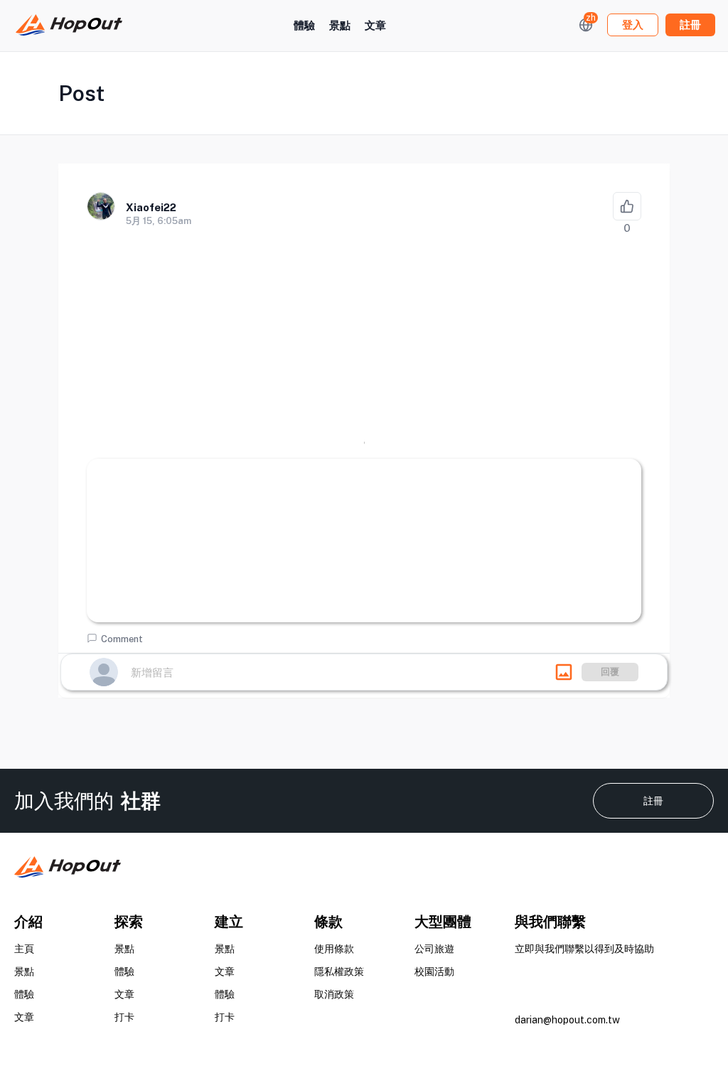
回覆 (610, 671)
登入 (632, 24)
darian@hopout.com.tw (567, 1020)
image (563, 672)
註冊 (653, 800)
